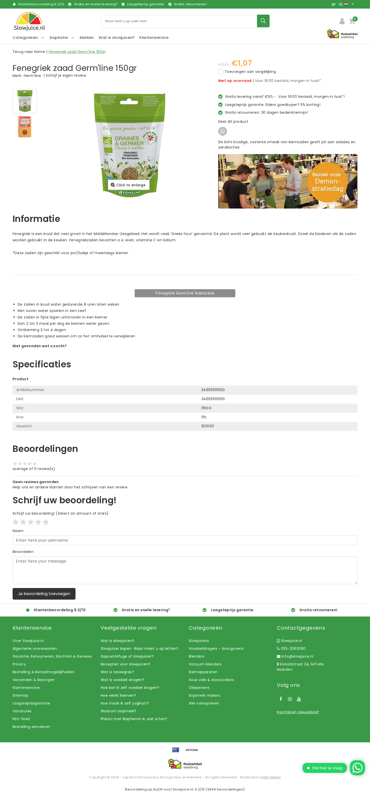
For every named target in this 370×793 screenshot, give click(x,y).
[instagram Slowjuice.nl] (289, 699)
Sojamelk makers (204, 695)
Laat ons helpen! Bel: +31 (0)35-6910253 (49, 351)
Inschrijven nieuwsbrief (298, 712)
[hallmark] (342, 33)
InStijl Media (270, 777)
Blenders (196, 656)
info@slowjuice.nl (297, 656)
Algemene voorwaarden (35, 648)
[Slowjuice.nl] (29, 21)
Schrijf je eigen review (66, 75)
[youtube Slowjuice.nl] (299, 699)
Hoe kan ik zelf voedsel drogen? (130, 687)
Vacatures (22, 711)
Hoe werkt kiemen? (118, 695)
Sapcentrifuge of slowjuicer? (127, 656)
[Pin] (177, 752)
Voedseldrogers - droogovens (216, 648)
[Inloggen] (342, 21)
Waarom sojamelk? (118, 711)
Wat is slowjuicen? (118, 640)
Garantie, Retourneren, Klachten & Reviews (52, 656)
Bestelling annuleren (31, 726)
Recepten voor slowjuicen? (126, 664)
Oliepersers (199, 687)
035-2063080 (293, 648)
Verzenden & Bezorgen (34, 679)
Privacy (19, 664)
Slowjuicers (199, 640)
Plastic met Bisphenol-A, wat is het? (134, 718)
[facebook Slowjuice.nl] (280, 699)
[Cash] (193, 752)
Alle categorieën (204, 703)
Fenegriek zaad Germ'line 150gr (77, 51)
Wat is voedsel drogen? (122, 679)
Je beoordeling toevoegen (44, 594)
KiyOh (158, 789)
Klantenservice (26, 687)
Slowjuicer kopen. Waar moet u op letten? (139, 648)
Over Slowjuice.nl (28, 640)
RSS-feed (21, 718)
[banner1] (287, 181)
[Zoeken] (263, 21)
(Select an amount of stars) (60, 513)
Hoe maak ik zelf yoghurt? (125, 703)
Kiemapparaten (203, 671)
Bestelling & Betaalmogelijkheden (43, 671)
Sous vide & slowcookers (211, 679)
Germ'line (32, 75)
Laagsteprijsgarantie (31, 703)
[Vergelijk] (335, 4)
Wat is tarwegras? (117, 671)
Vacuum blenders (205, 664)
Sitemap (20, 695)
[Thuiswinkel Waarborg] (185, 764)
